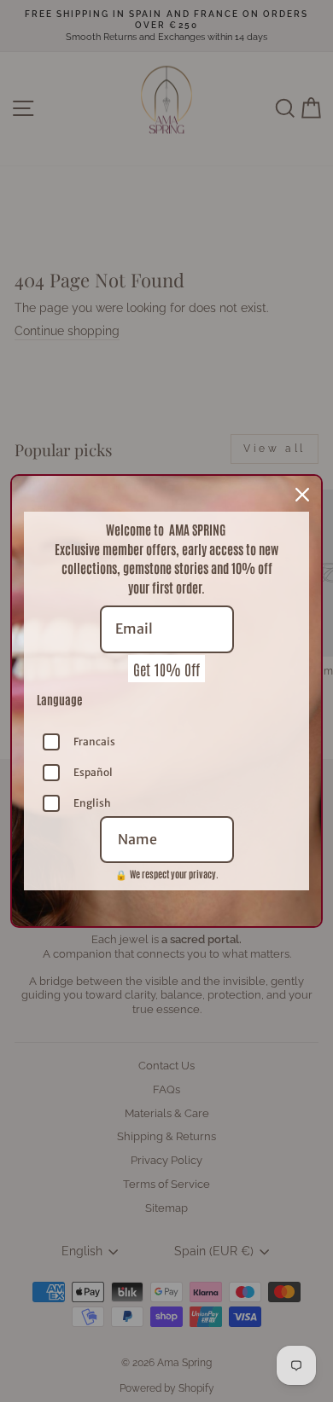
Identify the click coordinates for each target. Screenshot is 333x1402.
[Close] (302, 494)
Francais (94, 741)
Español (93, 772)
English (92, 803)
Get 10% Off (166, 668)
